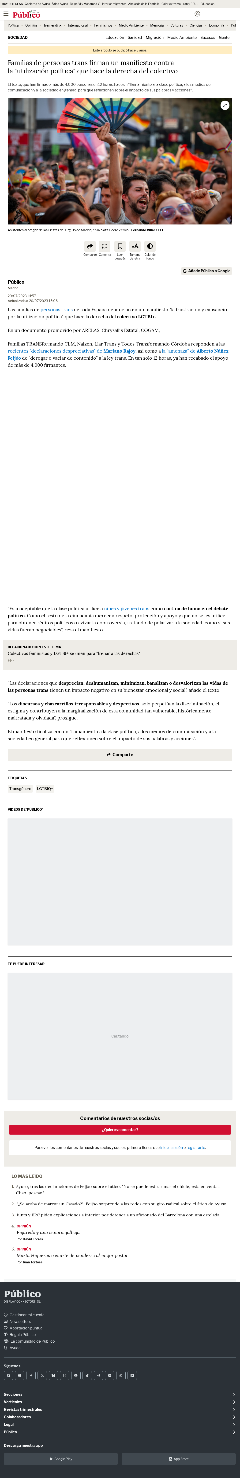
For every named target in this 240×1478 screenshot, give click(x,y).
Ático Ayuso (60, 4)
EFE (11, 660)
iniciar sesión (171, 1147)
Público (16, 282)
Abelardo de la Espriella (144, 4)
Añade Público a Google (209, 271)
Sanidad (135, 37)
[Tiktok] (87, 1375)
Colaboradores (17, 1417)
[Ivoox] (132, 1375)
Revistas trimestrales (23, 1409)
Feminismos (103, 25)
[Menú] (6, 14)
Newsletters (20, 1321)
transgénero (20, 788)
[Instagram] (64, 1375)
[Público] (112, 14)
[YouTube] (76, 1375)
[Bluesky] (53, 1375)
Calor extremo (171, 4)
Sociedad (18, 37)
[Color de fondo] (150, 246)
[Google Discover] (19, 1375)
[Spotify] (109, 1375)
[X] (42, 1375)
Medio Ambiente (131, 25)
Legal (9, 1424)
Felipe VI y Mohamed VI (85, 4)
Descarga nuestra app (23, 1445)
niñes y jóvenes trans (126, 608)
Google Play (63, 1459)
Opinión (31, 25)
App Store (181, 1459)
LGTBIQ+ (45, 788)
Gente (224, 37)
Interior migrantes (114, 4)
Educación (207, 4)
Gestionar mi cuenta (27, 1315)
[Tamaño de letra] (135, 246)
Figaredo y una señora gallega (48, 1232)
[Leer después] (120, 246)
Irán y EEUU (191, 4)
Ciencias (196, 25)
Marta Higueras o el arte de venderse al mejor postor (72, 1255)
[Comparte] (90, 246)
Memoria (157, 25)
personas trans (57, 309)
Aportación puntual (26, 1328)
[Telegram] (98, 1375)
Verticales (13, 1402)
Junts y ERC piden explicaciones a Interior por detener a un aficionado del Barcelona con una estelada (118, 1215)
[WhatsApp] (121, 1375)
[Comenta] (104, 246)
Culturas (176, 25)
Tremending (52, 25)
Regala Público (22, 1335)
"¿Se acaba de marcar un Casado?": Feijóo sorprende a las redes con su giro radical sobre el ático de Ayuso (121, 1204)
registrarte (196, 1147)
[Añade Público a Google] (8, 1375)
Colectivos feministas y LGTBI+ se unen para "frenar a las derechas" (74, 653)
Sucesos (207, 37)
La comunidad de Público (32, 1341)
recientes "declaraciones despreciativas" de (71, 351)
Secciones (13, 1394)
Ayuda (15, 1348)
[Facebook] (31, 1375)
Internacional (78, 25)
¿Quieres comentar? (120, 1130)
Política (13, 25)
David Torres (33, 1239)
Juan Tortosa (32, 1262)
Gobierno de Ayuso (37, 4)
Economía (216, 25)
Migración (155, 37)
